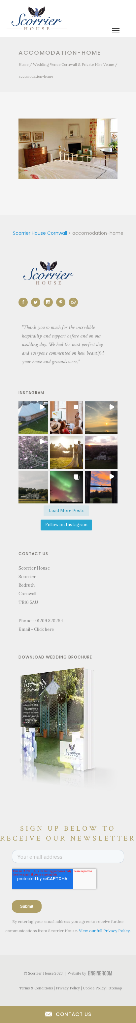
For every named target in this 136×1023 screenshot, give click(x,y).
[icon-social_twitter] (37, 302)
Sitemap (115, 988)
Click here (44, 629)
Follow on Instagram (66, 524)
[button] (31, 417)
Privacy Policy (68, 988)
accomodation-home (35, 76)
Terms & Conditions (36, 988)
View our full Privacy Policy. (105, 930)
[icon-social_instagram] (50, 302)
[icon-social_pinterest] (62, 302)
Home (23, 64)
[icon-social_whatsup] (73, 302)
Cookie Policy (94, 988)
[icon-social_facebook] (24, 302)
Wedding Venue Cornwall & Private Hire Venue (73, 64)
